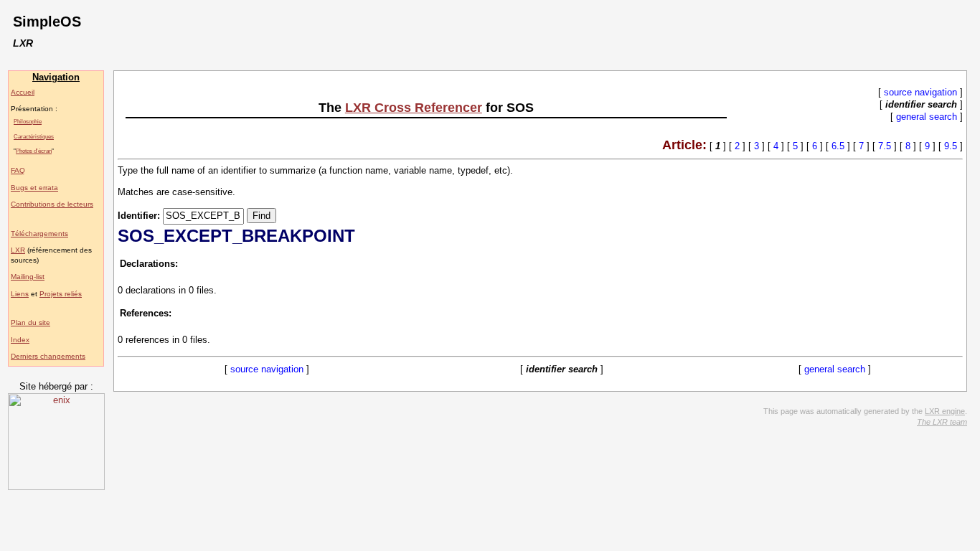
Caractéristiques (34, 136)
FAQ (18, 170)
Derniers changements (48, 356)
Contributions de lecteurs (52, 204)
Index (20, 340)
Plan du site (30, 322)
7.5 (884, 146)
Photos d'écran (34, 150)
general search (926, 116)
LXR (18, 250)
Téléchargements (39, 233)
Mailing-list (27, 277)
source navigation (920, 92)
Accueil (22, 92)
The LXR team (942, 422)
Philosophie (28, 121)
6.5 (837, 146)
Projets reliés (60, 294)
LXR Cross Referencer (413, 107)
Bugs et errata (34, 188)
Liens (20, 294)
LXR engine (945, 411)
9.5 (950, 146)
